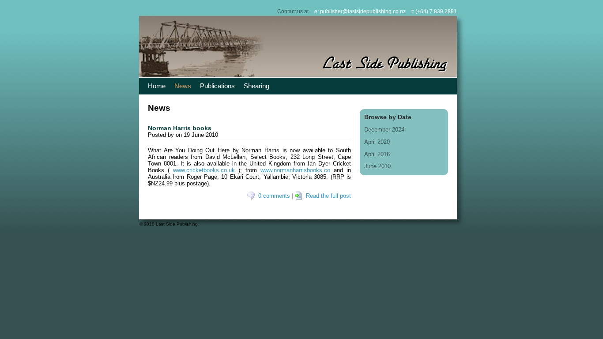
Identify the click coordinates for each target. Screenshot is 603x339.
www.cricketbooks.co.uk (204, 170)
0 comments (274, 195)
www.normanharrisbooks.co (295, 170)
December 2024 (384, 129)
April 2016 (377, 154)
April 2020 (377, 142)
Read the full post (328, 195)
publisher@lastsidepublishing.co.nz (363, 11)
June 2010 (377, 166)
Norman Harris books (179, 128)
